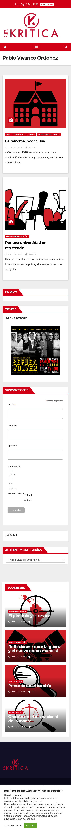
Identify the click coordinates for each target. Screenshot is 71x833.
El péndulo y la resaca (29, 615)
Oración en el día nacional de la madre (33, 718)
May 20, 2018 (15, 254)
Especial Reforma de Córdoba (20, 135)
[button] (66, 46)
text (29, 500)
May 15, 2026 (18, 727)
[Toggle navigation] (36, 46)
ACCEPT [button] (30, 825)
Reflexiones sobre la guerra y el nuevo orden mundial (35, 648)
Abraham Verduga (17, 611)
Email (12, 404)
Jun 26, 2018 (15, 147)
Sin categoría (15, 681)
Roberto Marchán (17, 642)
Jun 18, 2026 (18, 692)
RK (33, 622)
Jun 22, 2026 (18, 622)
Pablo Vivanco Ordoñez (49, 135)
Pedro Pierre (15, 712)
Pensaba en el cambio (29, 685)
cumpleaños (14, 466)
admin (32, 147)
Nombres (12, 425)
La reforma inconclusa (25, 141)
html (29, 495)
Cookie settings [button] (13, 825)
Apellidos (12, 445)
